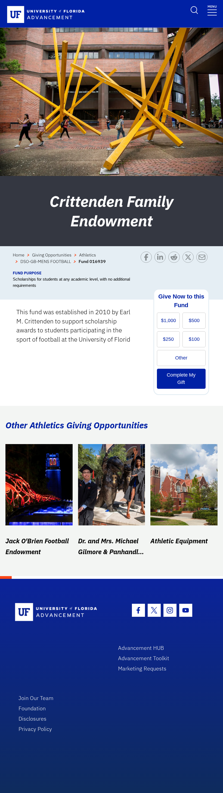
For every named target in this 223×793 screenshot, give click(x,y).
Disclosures (32, 718)
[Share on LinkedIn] (161, 261)
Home (18, 255)
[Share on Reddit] (175, 261)
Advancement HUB (141, 647)
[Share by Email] (203, 261)
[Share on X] (189, 261)
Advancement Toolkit (143, 658)
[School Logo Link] (60, 612)
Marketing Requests (142, 668)
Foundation (32, 708)
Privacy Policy (35, 729)
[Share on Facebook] (147, 261)
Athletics (87, 255)
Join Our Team (36, 698)
